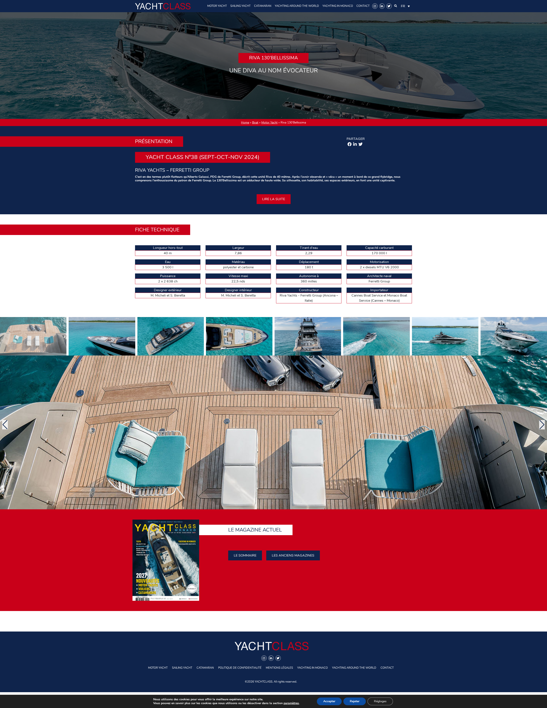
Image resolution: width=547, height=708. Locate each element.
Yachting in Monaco (337, 6)
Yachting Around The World (297, 6)
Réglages (380, 701)
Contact (363, 6)
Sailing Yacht (240, 6)
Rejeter (354, 701)
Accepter (329, 701)
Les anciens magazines (293, 555)
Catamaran (262, 6)
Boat (255, 122)
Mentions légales (279, 668)
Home (245, 122)
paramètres (291, 703)
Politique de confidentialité (240, 668)
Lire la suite (273, 199)
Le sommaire (245, 555)
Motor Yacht (217, 6)
